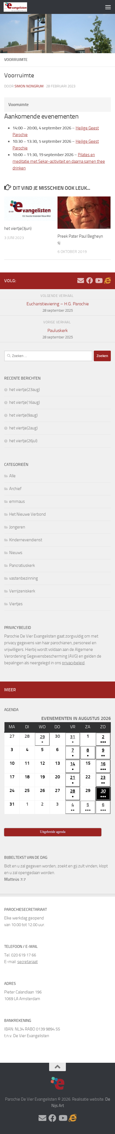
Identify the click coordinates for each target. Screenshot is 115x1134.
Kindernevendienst (25, 539)
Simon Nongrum (29, 86)
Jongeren (17, 527)
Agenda (11, 709)
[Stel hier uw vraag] (80, 280)
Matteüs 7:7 (15, 879)
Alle (12, 475)
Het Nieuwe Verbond (27, 514)
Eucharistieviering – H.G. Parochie (58, 307)
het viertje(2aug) (23, 428)
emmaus (17, 501)
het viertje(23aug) (24, 389)
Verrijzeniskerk (22, 591)
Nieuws (15, 552)
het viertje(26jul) (23, 440)
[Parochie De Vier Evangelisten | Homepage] (19, 7)
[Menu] (108, 7)
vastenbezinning (23, 578)
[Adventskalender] (107, 280)
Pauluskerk (57, 333)
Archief (15, 488)
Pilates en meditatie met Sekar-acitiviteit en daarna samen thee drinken (59, 161)
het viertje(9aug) (23, 415)
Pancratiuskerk (22, 565)
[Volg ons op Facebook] (89, 280)
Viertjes (16, 603)
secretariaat (27, 961)
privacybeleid (73, 662)
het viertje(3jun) (18, 228)
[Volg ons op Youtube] (98, 280)
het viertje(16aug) (24, 402)
